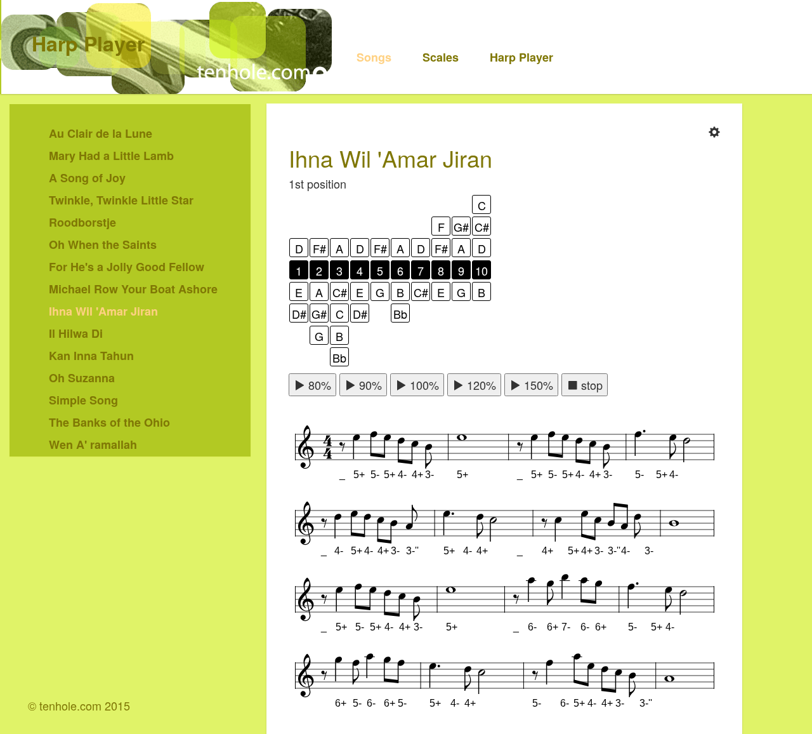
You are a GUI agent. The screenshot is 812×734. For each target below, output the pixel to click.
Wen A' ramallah (93, 444)
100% (423, 385)
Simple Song (83, 400)
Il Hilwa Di (76, 333)
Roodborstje (82, 222)
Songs (374, 57)
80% (318, 385)
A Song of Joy (87, 178)
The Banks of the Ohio (109, 422)
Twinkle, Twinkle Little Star (121, 200)
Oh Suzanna (82, 378)
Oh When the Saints (103, 244)
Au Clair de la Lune (100, 133)
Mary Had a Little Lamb (111, 155)
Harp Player (88, 43)
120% (480, 385)
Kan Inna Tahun (91, 355)
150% (537, 385)
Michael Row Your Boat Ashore (133, 289)
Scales (440, 57)
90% (369, 385)
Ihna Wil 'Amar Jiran (103, 311)
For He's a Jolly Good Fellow (126, 266)
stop (590, 385)
